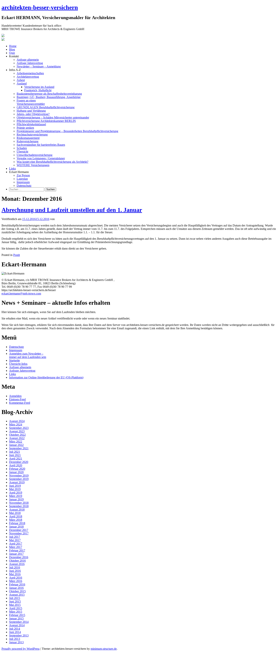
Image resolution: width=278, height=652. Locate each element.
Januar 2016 (16, 587)
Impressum (23, 182)
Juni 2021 (15, 455)
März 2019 (15, 496)
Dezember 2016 (18, 557)
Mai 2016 (15, 574)
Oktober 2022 (17, 434)
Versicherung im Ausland (39, 86)
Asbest (21, 80)
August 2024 (17, 421)
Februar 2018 (17, 523)
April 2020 (15, 465)
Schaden (22, 148)
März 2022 (15, 441)
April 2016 (15, 577)
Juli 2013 (14, 638)
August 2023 (17, 431)
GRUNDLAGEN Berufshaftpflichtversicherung (46, 107)
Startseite (14, 360)
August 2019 (17, 482)
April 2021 (15, 458)
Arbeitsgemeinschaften (30, 73)
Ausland (22, 83)
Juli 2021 (14, 451)
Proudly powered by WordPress (21, 648)
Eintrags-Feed (17, 399)
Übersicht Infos (18, 363)
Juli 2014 (14, 628)
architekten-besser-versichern (40, 7)
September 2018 (19, 506)
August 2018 (17, 509)
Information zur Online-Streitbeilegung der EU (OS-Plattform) (46, 377)
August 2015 (17, 594)
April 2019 (15, 492)
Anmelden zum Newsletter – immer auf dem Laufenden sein (27, 355)
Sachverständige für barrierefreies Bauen (41, 144)
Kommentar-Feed (19, 402)
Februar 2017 (17, 550)
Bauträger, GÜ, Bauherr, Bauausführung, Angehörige (49, 97)
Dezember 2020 (18, 462)
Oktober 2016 (17, 560)
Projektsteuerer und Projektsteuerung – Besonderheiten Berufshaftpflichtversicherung (67, 131)
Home (12, 46)
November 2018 (19, 502)
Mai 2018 (15, 513)
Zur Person (23, 175)
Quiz (12, 52)
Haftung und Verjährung (31, 110)
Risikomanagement (28, 138)
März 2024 (15, 424)
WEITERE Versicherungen (33, 165)
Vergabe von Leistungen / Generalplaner (41, 158)
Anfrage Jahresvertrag (30, 63)
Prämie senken (25, 127)
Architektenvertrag (28, 76)
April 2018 (15, 516)
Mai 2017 (15, 540)
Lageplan (22, 178)
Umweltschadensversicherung (34, 155)
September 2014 (19, 621)
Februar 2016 (17, 584)
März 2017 (15, 547)
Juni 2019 (15, 485)
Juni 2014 (15, 632)
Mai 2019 (15, 489)
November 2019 (19, 475)
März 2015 (15, 611)
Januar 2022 (16, 445)
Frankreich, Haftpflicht (37, 90)
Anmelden (15, 396)
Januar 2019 (16, 499)
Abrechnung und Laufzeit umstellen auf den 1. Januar (72, 209)
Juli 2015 (14, 598)
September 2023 (19, 427)
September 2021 (19, 448)
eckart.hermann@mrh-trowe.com (21, 293)
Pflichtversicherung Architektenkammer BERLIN (46, 120)
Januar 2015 (16, 618)
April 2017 (15, 543)
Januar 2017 (16, 553)
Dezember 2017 (18, 530)
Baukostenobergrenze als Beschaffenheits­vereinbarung (49, 93)
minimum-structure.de (104, 648)
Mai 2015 (15, 604)
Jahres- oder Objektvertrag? (33, 114)
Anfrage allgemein (28, 59)
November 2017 (19, 533)
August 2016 (17, 564)
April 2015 (15, 608)
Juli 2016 (14, 567)
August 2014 (17, 625)
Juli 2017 (14, 536)
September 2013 (19, 635)
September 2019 (19, 479)
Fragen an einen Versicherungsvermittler (31, 102)
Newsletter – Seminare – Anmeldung (39, 66)
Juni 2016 (15, 570)
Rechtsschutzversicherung (32, 134)
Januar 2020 (16, 472)
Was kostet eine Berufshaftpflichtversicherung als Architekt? (52, 161)
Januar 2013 (16, 642)
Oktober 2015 (17, 591)
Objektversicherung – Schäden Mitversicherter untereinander (53, 117)
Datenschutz (24, 185)
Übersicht (22, 151)
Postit (16, 255)
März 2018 (15, 519)
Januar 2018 (16, 526)
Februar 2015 (17, 615)
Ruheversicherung (27, 141)
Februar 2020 (17, 468)
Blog (12, 49)
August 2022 (17, 438)
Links (12, 168)
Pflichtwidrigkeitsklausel (31, 124)
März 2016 (15, 581)
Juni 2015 (15, 601)
